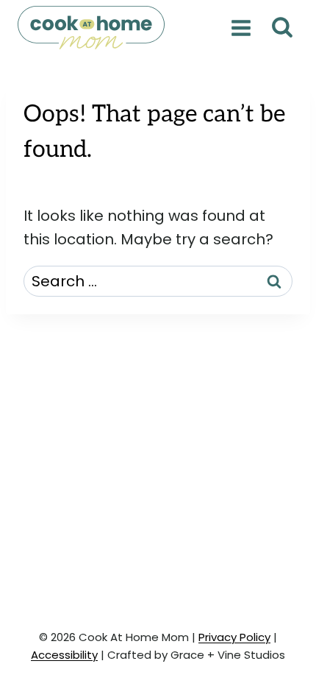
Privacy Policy (234, 637)
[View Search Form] (281, 27)
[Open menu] (240, 28)
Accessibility (64, 654)
